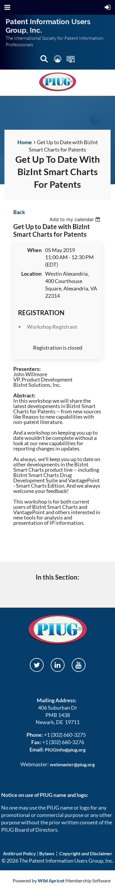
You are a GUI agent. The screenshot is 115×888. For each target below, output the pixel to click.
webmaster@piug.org (72, 764)
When (34, 250)
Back (19, 212)
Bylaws (46, 853)
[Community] (58, 60)
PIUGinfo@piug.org (65, 749)
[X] (37, 665)
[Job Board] (71, 60)
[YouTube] (79, 665)
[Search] (44, 60)
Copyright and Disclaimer (85, 853)
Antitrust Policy (19, 853)
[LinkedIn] (58, 665)
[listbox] (76, 219)
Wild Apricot (51, 880)
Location (31, 273)
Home (24, 142)
